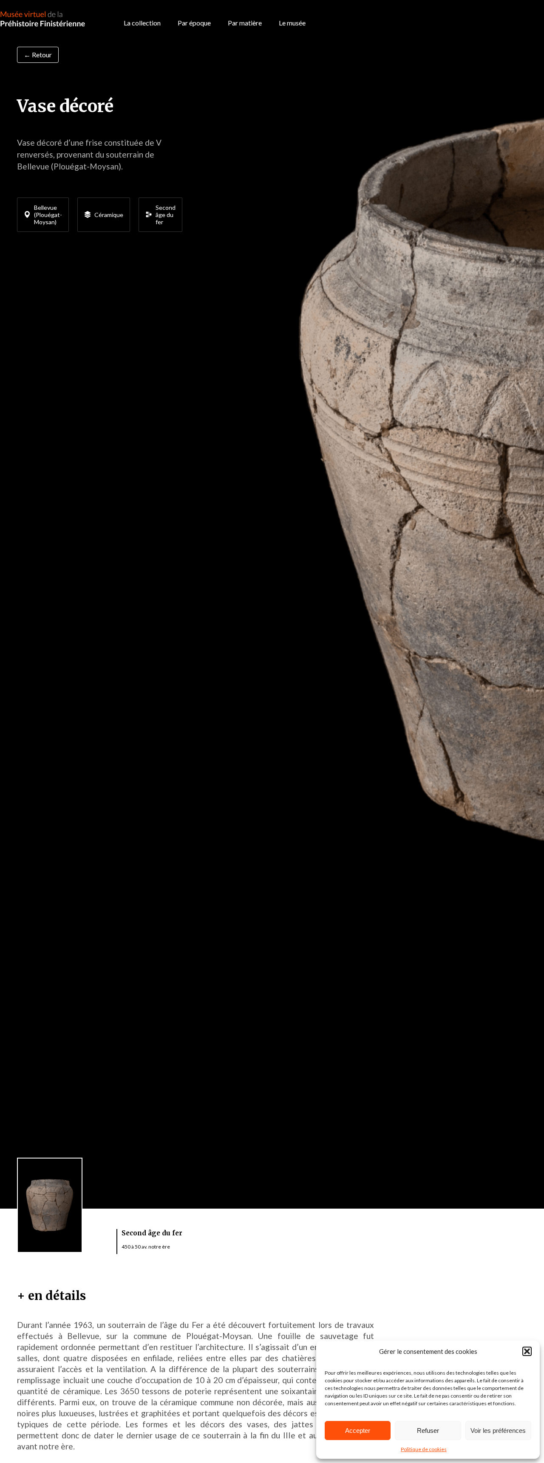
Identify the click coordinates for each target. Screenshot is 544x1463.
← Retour (38, 55)
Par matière (245, 23)
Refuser (428, 1430)
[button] (527, 1351)
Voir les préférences (498, 1430)
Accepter (357, 1430)
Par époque (194, 23)
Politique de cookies (424, 1449)
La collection (142, 23)
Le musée (292, 23)
